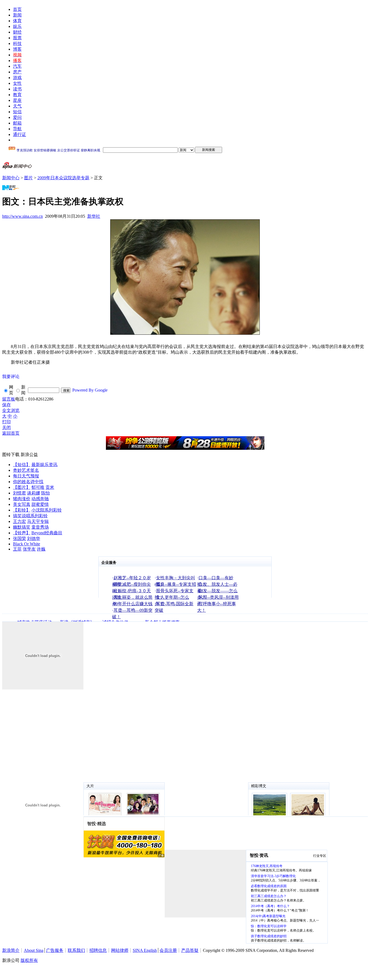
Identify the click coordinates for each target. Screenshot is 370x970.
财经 (17, 32)
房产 (17, 72)
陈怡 (45, 493)
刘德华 (33, 538)
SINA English (145, 950)
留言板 (8, 399)
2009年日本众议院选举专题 (63, 177)
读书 (17, 89)
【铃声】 (21, 532)
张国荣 (19, 538)
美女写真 (21, 504)
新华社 (93, 216)
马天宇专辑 (38, 521)
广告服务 (54, 950)
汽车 (17, 66)
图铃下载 (11, 454)
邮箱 (17, 123)
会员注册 (168, 950)
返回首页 (11, 433)
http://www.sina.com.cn (22, 216)
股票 (17, 37)
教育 (17, 94)
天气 (17, 106)
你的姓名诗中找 (28, 481)
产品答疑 (190, 950)
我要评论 (11, 376)
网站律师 (119, 950)
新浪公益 (29, 454)
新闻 (17, 15)
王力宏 (19, 521)
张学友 (29, 549)
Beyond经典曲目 (46, 532)
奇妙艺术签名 (26, 470)
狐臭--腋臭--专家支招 (176, 584)
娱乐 (17, 26)
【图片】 (21, 487)
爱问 (17, 117)
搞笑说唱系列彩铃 (30, 515)
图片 (28, 177)
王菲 (17, 549)
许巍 (41, 549)
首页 (17, 9)
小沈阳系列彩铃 (46, 510)
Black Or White (26, 544)
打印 (6, 421)
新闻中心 (11, 177)
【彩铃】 (21, 510)
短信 (17, 111)
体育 (17, 20)
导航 (17, 128)
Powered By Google (90, 390)
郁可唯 (37, 487)
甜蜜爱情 (40, 504)
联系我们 (76, 950)
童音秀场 (40, 527)
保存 (6, 404)
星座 (17, 100)
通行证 (19, 134)
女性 (17, 83)
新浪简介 (11, 950)
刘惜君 (19, 493)
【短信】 (21, 464)
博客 (17, 49)
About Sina (33, 950)
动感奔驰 (40, 498)
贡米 (50, 487)
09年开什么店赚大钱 (132, 603)
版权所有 (29, 960)
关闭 (6, 427)
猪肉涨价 (21, 498)
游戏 (17, 77)
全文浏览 (11, 410)
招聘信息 (98, 950)
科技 (17, 43)
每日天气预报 (26, 476)
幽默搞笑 (21, 527)
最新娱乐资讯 (44, 464)
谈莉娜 (33, 493)
